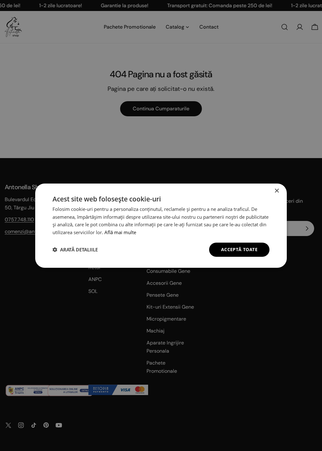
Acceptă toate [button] (239, 249)
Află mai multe (120, 232)
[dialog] (161, 225)
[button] (75, 249)
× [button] (276, 190)
